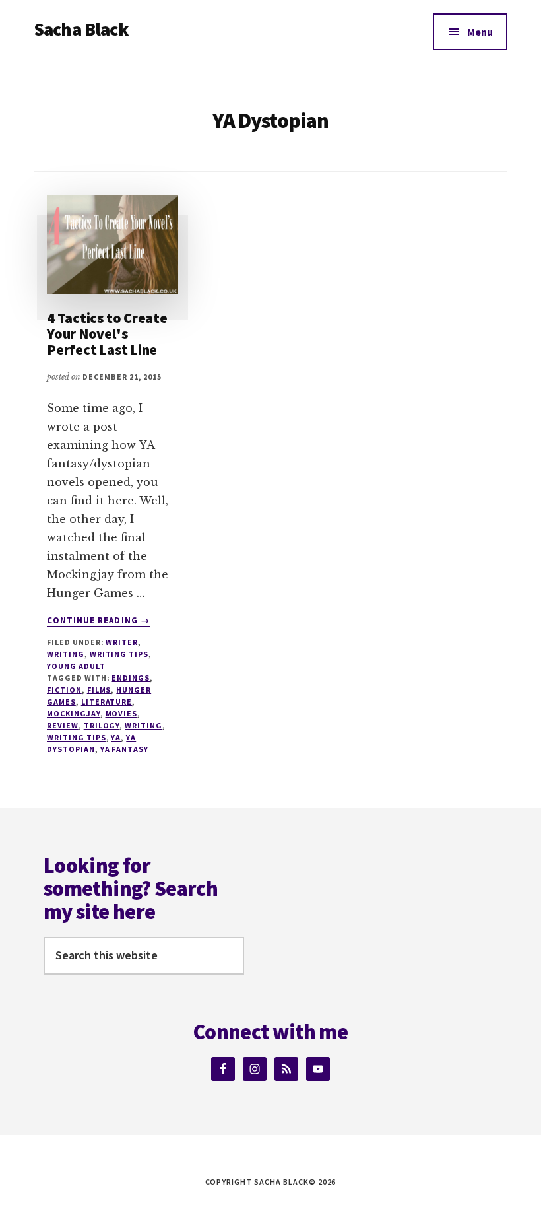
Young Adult (76, 666)
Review (63, 725)
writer (122, 642)
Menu (480, 31)
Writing (65, 654)
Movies (122, 713)
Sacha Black (81, 29)
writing (143, 725)
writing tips (76, 737)
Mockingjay (73, 713)
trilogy (102, 725)
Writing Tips (119, 654)
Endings (130, 678)
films (99, 690)
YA (116, 737)
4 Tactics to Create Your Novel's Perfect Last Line (107, 333)
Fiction (64, 690)
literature (107, 702)
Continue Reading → (98, 621)
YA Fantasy (124, 749)
